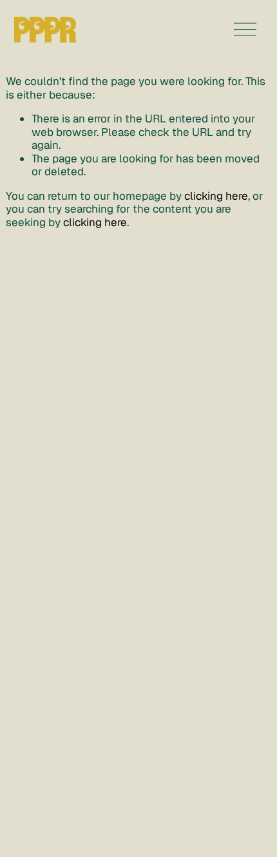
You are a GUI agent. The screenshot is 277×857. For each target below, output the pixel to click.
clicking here (216, 196)
